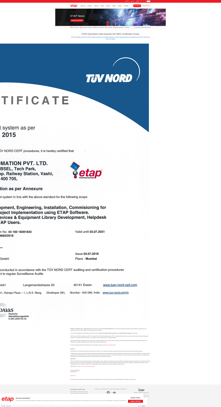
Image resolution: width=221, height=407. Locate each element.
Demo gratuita (137, 5)
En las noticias (109, 27)
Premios (127, 27)
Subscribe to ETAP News (77, 20)
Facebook (88, 366)
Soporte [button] (114, 5)
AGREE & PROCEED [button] (135, 401)
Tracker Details (8, 405)
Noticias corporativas (99, 27)
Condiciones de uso (105, 389)
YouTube (83, 366)
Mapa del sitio (123, 389)
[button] (145, 396)
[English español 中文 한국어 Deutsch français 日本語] (132, 1)
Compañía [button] (126, 5)
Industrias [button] (89, 5)
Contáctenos (97, 389)
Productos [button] (96, 5)
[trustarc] (143, 406)
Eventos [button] (102, 5)
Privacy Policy (3, 405)
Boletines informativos (119, 27)
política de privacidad (114, 389)
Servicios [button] (120, 5)
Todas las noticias (75, 27)
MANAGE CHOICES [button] (135, 398)
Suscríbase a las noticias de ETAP (143, 27)
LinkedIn (79, 366)
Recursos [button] (108, 5)
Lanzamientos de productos (87, 27)
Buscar (148, 1)
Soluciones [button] (82, 5)
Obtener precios (146, 5)
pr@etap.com (73, 375)
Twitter (93, 366)
